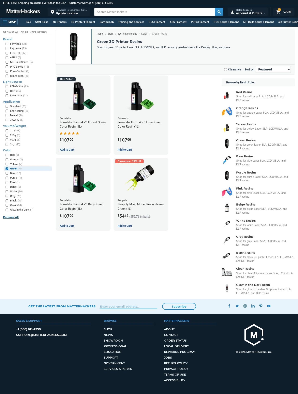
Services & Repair (118, 369)
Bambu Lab (107, 21)
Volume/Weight (14, 126)
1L (15, 130)
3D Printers (59, 21)
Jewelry (17, 119)
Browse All (11, 217)
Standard (18, 106)
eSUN (15, 57)
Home (100, 33)
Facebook (229, 305)
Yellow (16, 164)
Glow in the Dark (21, 209)
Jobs (168, 357)
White (16, 191)
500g (15, 139)
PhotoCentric (19, 71)
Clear (16, 205)
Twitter (237, 305)
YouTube (268, 305)
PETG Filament (200, 21)
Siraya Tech (19, 75)
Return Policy (176, 363)
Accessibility (174, 380)
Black (16, 200)
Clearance (234, 69)
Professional (115, 346)
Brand (7, 39)
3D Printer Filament (83, 21)
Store (111, 33)
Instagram (245, 305)
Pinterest (260, 305)
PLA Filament (157, 21)
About (169, 329)
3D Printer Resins (127, 33)
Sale (28, 21)
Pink (15, 182)
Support (111, 357)
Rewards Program (179, 352)
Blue (15, 173)
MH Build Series (21, 62)
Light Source (12, 82)
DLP (15, 91)
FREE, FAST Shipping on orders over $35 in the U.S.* (34, 2)
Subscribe (179, 306)
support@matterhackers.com (41, 335)
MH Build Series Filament (258, 21)
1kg (15, 144)
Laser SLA (19, 95)
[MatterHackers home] (23, 12)
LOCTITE (18, 52)
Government (114, 363)
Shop (108, 329)
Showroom (113, 340)
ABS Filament (178, 21)
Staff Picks (41, 21)
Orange (16, 159)
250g (15, 135)
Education (112, 352)
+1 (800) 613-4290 (102, 2)
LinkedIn (252, 305)
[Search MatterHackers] (219, 12)
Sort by (249, 69)
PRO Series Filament (226, 21)
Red (14, 154)
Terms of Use (175, 374)
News (108, 335)
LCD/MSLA (19, 86)
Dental (17, 115)
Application (11, 101)
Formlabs (18, 43)
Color (144, 33)
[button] (69, 11)
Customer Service (80, 2)
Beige (15, 186)
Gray (15, 195)
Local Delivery (176, 346)
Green (16, 168)
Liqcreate (18, 48)
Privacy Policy (176, 369)
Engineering (19, 110)
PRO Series (19, 66)
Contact (171, 335)
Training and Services (131, 21)
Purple (16, 177)
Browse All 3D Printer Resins (25, 32)
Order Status (175, 340)
